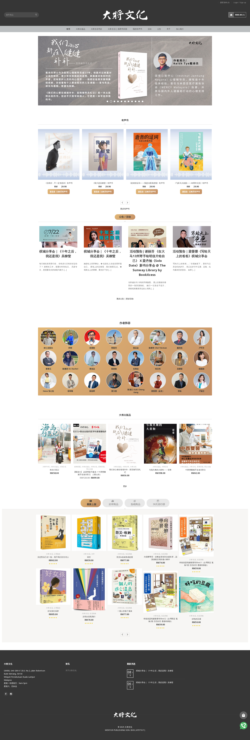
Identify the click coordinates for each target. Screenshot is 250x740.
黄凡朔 (114, 391)
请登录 (52, 191)
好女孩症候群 (53, 611)
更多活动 (129, 298)
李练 (180, 391)
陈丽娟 (201, 369)
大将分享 (126, 467)
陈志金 (136, 348)
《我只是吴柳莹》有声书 (103, 183)
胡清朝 (92, 348)
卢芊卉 (201, 348)
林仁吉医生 (48, 348)
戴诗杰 (180, 348)
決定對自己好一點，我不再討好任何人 (53, 557)
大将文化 (63, 467)
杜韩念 (136, 369)
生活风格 (93, 613)
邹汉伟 (158, 369)
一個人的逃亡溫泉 (124, 611)
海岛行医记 (54, 470)
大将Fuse (46, 467)
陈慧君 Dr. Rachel (70, 369)
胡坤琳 (70, 391)
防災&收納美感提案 (125, 557)
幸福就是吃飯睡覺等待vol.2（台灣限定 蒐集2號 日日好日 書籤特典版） (160, 619)
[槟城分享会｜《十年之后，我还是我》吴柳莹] (58, 236)
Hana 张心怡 (48, 391)
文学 (93, 554)
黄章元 (48, 369)
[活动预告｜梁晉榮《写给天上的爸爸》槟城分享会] (191, 236)
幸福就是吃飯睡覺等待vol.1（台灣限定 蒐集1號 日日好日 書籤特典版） (196, 563)
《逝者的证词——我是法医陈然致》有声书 (147, 183)
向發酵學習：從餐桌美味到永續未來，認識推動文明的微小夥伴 (160, 558)
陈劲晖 (92, 391)
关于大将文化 (71, 670)
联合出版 (89, 469)
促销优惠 (77, 467)
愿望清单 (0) (224, 2)
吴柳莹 (180, 369)
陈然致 (114, 369)
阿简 (70, 348)
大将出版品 (55, 467)
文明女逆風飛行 (89, 616)
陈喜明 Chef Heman (158, 348)
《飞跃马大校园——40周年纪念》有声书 (191, 183)
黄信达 (92, 369)
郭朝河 (114, 348)
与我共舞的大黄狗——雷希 (160, 470)
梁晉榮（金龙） (157, 391)
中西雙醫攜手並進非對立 (195, 470)
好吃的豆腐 (196, 619)
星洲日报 (101, 467)
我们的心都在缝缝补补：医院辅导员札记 (125, 470)
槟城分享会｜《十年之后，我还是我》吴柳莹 (154, 670)
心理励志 (57, 554)
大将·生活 (49, 554)
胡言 (89, 557)
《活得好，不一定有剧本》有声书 (59, 183)
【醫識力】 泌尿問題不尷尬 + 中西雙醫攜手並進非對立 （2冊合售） (89, 473)
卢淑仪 (201, 391)
